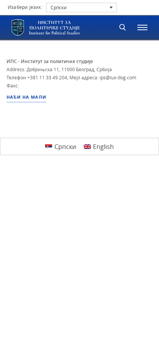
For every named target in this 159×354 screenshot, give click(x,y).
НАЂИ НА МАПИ (26, 97)
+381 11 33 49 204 (47, 77)
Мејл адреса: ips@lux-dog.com (102, 77)
